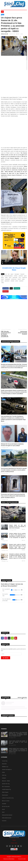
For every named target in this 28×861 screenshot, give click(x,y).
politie (6, 277)
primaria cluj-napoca (9, 275)
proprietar (21, 280)
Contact (14, 840)
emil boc (15, 275)
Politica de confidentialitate (8, 859)
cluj (5, 274)
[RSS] (21, 846)
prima (17, 280)
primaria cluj (13, 279)
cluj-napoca (17, 274)
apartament (7, 280)
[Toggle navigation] (2, 12)
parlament (21, 275)
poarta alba (15, 277)
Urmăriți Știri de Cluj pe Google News (14, 269)
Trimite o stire (14, 843)
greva (12, 274)
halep (2, 282)
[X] (13, 846)
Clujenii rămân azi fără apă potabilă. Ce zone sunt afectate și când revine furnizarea (17, 526)
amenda (12, 280)
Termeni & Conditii (22, 859)
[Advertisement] (14, 83)
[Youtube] (18, 846)
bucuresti (22, 274)
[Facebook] (7, 846)
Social (2, 14)
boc (8, 274)
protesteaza (7, 279)
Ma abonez (5, 657)
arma (20, 277)
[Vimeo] (15, 846)
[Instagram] (10, 846)
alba (2, 275)
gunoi (10, 277)
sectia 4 (19, 279)
